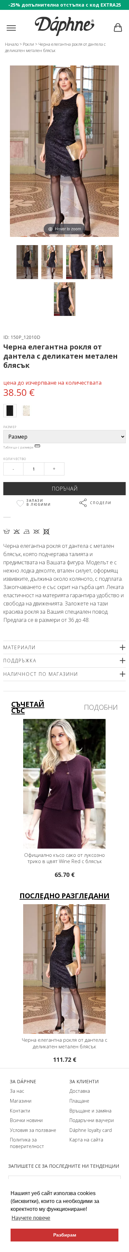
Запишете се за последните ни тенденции (63, 1166)
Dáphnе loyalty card (90, 1130)
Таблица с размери (19, 447)
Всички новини (26, 1120)
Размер (10, 427)
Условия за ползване (33, 1130)
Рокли (28, 44)
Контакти (20, 1111)
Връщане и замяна (90, 1111)
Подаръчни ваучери (91, 1120)
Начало (12, 44)
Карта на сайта (86, 1140)
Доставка (79, 1091)
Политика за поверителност (27, 1143)
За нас (17, 1091)
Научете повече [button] (31, 1218)
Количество (14, 459)
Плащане (79, 1101)
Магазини (20, 1101)
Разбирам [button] (64, 1235)
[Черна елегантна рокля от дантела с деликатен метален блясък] (27, 262)
